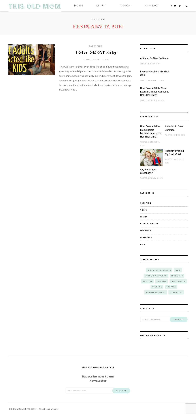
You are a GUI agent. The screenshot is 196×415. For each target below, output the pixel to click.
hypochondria (178, 281)
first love (147, 281)
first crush (177, 276)
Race (142, 244)
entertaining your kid (156, 276)
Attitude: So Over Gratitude (154, 58)
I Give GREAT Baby (96, 52)
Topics (124, 5)
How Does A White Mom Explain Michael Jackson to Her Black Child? (154, 92)
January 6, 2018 (155, 178)
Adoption (145, 203)
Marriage (145, 230)
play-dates (171, 287)
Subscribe (178, 319)
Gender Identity (149, 224)
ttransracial (176, 292)
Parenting (96, 46)
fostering (161, 281)
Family (144, 217)
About (101, 5)
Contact (152, 5)
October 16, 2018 (156, 100)
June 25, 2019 (154, 63)
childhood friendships (159, 270)
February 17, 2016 (100, 59)
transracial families (155, 292)
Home (78, 5)
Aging (143, 210)
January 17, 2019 (156, 80)
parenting (157, 287)
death (178, 270)
